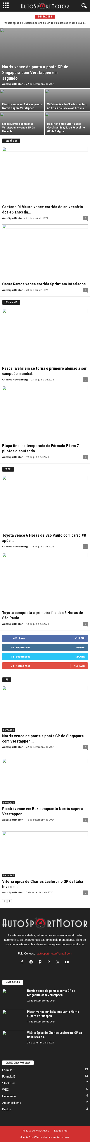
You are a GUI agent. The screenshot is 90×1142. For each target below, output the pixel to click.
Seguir (80, 647)
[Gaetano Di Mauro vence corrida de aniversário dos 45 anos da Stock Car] (45, 174)
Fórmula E (8, 1076)
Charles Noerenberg (15, 379)
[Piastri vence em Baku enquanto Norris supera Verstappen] (22, 100)
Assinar (79, 665)
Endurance (9, 1096)
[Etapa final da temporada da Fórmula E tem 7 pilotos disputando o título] (45, 413)
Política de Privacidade (35, 1130)
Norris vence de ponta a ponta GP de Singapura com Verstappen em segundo (35, 72)
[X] (58, 962)
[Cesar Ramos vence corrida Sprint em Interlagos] (45, 252)
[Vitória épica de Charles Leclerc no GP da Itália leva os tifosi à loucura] (67, 100)
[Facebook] (23, 962)
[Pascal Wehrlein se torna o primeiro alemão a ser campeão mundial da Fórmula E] (45, 336)
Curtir (80, 638)
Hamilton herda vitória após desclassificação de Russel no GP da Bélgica (66, 127)
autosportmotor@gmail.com (54, 953)
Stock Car (8, 1083)
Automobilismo (11, 1102)
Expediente (61, 1130)
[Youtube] (67, 962)
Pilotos (6, 1109)
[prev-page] (4, 901)
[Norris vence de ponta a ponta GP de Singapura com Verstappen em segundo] (45, 58)
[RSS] (49, 962)
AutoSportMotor (12, 83)
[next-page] (9, 901)
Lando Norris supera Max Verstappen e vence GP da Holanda (18, 127)
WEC (5, 1089)
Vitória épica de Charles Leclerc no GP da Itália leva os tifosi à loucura (45, 22)
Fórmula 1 (8, 729)
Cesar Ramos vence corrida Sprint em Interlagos (44, 283)
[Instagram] (32, 962)
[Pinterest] (40, 962)
